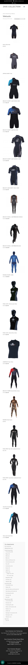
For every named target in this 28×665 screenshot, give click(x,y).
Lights (7, 570)
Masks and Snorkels (10, 606)
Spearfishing (7, 599)
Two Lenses (9, 575)
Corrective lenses (9, 562)
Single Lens (9, 573)
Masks (7, 572)
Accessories (8, 552)
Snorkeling (7, 583)
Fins (6, 564)
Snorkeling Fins (9, 593)
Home (4, 13)
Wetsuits (7, 581)
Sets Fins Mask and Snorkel (11, 589)
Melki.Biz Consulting (16, 663)
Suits (7, 597)
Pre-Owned (7, 546)
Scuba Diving (8, 13)
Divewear (8, 602)
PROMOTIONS (8, 548)
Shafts (7, 610)
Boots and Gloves (9, 560)
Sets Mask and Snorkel (10, 591)
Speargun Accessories (10, 612)
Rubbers (7, 608)
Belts (7, 558)
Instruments (8, 566)
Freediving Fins (9, 604)
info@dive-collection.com (15, 644)
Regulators (8, 577)
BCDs (7, 556)
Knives (7, 568)
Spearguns (8, 614)
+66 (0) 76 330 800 (15, 642)
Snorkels (7, 579)
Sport (6, 619)
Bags (7, 554)
